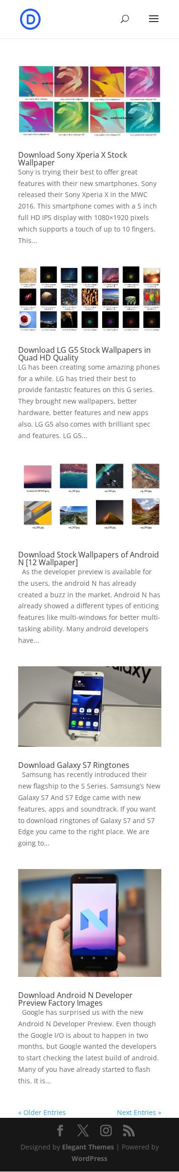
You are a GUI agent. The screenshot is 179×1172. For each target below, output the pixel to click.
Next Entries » (139, 1112)
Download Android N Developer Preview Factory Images (75, 999)
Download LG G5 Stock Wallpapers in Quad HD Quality (84, 354)
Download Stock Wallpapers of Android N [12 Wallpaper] (88, 558)
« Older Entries (42, 1112)
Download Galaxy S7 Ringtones (73, 765)
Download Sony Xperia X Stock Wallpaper (72, 159)
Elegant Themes (88, 1146)
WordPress (89, 1158)
